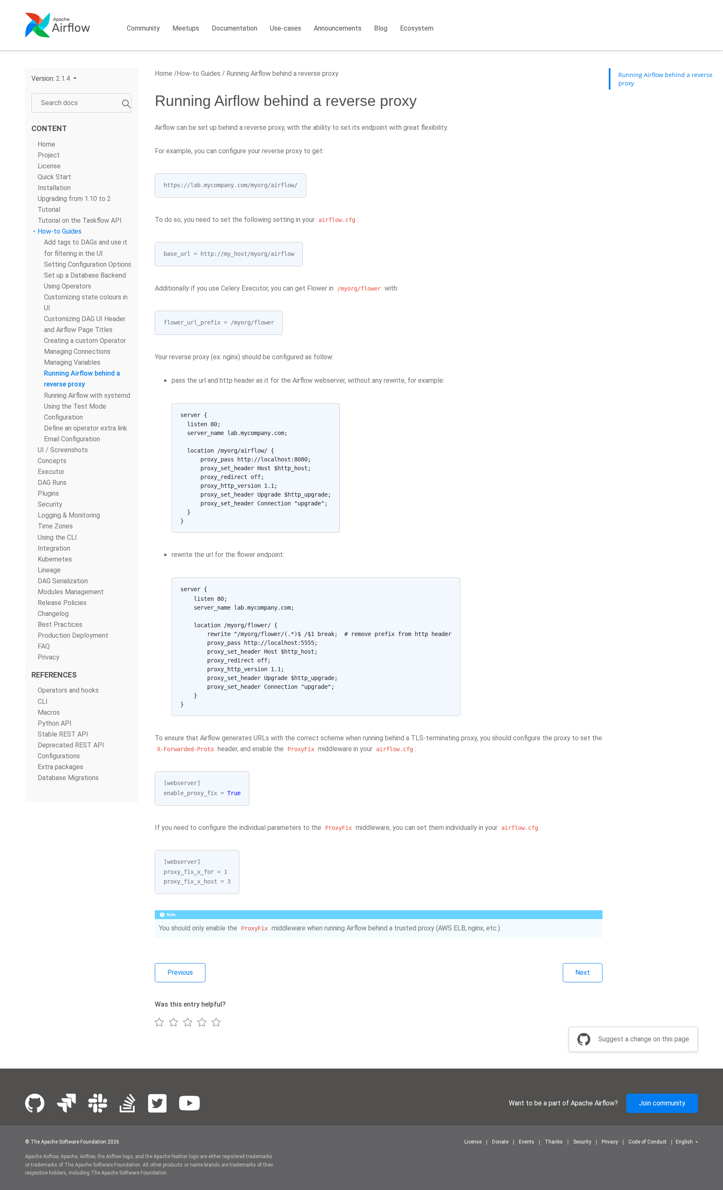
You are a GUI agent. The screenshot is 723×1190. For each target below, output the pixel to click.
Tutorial (49, 210)
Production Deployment (73, 636)
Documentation (234, 28)
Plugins (48, 494)
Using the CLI (57, 537)
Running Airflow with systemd (87, 395)
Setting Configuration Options (87, 264)
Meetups (185, 28)
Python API (55, 723)
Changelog (53, 614)
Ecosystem (416, 28)
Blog (380, 28)
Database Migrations (68, 778)
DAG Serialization (63, 581)
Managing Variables (72, 363)
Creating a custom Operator (85, 341)
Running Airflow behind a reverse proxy (281, 73)
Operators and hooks (68, 691)
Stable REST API (63, 734)
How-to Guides (60, 232)
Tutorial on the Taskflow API (80, 221)
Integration (54, 548)
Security (50, 505)
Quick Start (54, 177)
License (49, 166)
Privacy (48, 658)
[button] (54, 78)
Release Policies (62, 603)
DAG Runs (52, 483)
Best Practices (60, 625)
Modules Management (71, 592)
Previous (180, 972)
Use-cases (285, 28)
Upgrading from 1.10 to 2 (74, 199)
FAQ (44, 647)
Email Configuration (72, 439)
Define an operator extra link (85, 428)
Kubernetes (55, 559)
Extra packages (60, 767)
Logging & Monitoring (69, 516)
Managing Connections (77, 352)
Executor (51, 472)
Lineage (49, 570)
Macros (49, 712)
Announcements (338, 28)
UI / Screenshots (63, 450)
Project (49, 155)
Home (46, 144)
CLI (43, 702)
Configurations (59, 756)
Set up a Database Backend (85, 275)
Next (582, 972)
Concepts (52, 461)
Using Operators (67, 286)
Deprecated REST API (71, 745)
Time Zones (55, 527)
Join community (662, 1103)
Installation (54, 188)
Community (143, 28)
